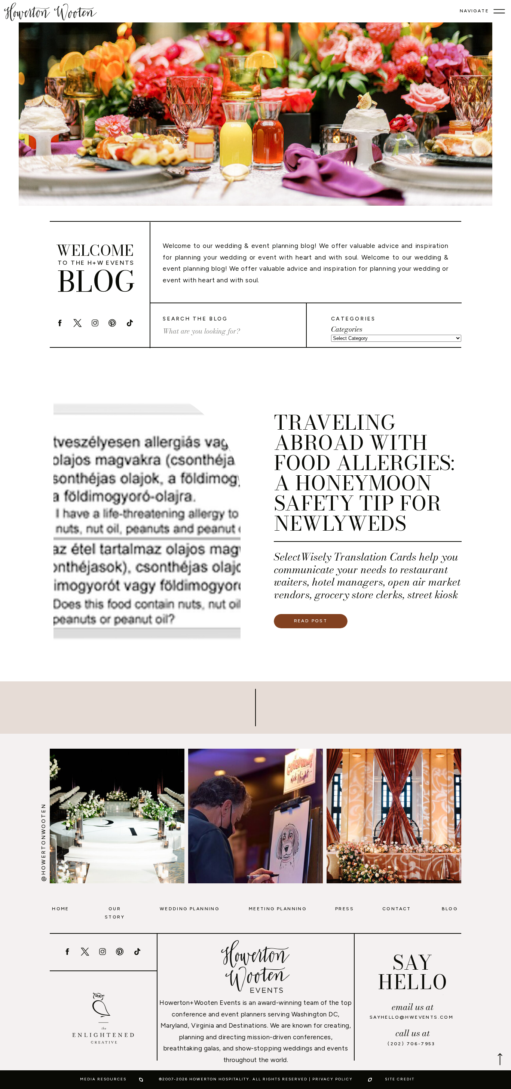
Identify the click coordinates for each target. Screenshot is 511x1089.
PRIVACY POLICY (332, 1079)
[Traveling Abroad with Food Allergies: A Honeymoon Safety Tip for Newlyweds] (147, 520)
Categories (346, 329)
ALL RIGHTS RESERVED (280, 1079)
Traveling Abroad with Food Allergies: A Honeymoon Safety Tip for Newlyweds (364, 473)
